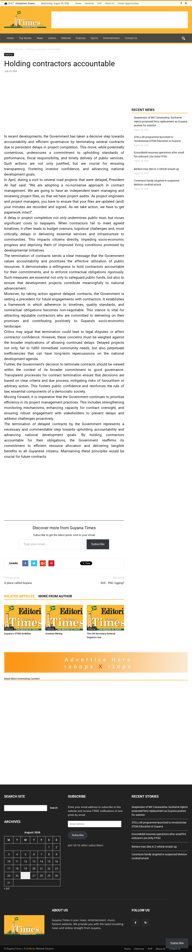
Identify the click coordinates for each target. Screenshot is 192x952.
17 (8, 868)
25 (17, 875)
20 (33, 868)
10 (8, 861)
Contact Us (131, 38)
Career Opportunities (128, 3)
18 (17, 868)
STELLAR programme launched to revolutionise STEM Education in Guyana (157, 138)
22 (48, 868)
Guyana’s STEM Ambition (17, 633)
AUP (100, 3)
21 (41, 868)
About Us (109, 3)
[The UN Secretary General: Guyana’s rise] (105, 617)
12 (25, 861)
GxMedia (30, 948)
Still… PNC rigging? (112, 583)
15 (48, 861)
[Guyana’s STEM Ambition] (22, 617)
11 (17, 861)
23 (56, 868)
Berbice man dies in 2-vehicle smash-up (156, 168)
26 (25, 875)
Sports (94, 38)
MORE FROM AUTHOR (55, 596)
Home (78, 3)
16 (56, 861)
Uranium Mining (53, 633)
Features (81, 38)
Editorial (65, 38)
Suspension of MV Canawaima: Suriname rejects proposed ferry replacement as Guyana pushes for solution (160, 121)
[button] (183, 38)
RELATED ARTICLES (19, 596)
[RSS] (186, 3)
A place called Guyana (18, 583)
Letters (52, 38)
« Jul (6, 888)
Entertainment (111, 38)
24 (8, 875)
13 (33, 861)
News (40, 38)
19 (25, 868)
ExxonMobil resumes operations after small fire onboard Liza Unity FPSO (159, 154)
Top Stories (25, 38)
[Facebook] (181, 3)
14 (41, 861)
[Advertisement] (119, 19)
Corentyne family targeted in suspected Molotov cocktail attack (156, 182)
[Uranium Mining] (64, 617)
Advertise (89, 3)
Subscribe (98, 544)
